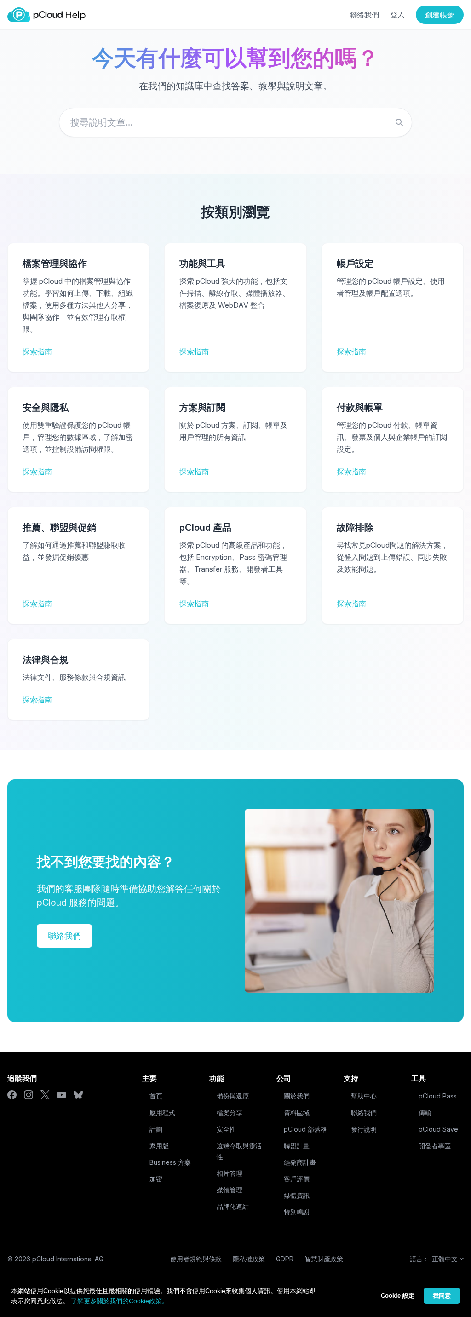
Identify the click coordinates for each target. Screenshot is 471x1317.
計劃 (155, 1129)
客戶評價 (297, 1179)
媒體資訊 (297, 1195)
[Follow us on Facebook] (12, 1094)
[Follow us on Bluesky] (78, 1094)
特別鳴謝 (297, 1212)
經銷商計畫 (300, 1162)
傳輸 (425, 1112)
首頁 (155, 1096)
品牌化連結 (233, 1206)
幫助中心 (364, 1096)
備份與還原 (233, 1096)
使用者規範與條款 (196, 1259)
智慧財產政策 (323, 1259)
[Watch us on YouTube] (61, 1094)
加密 (155, 1179)
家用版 (159, 1146)
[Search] (399, 122)
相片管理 (229, 1173)
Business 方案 (170, 1162)
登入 (397, 14)
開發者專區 (435, 1146)
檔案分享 (229, 1112)
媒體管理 (229, 1190)
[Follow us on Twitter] (45, 1094)
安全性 (226, 1129)
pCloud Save (438, 1129)
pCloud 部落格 (305, 1129)
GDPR (284, 1259)
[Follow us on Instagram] (28, 1094)
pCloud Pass (438, 1096)
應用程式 (162, 1112)
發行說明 (364, 1129)
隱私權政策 (249, 1259)
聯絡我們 (364, 14)
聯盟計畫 (297, 1146)
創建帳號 (439, 14)
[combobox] (235, 122)
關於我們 (297, 1096)
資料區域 (297, 1112)
